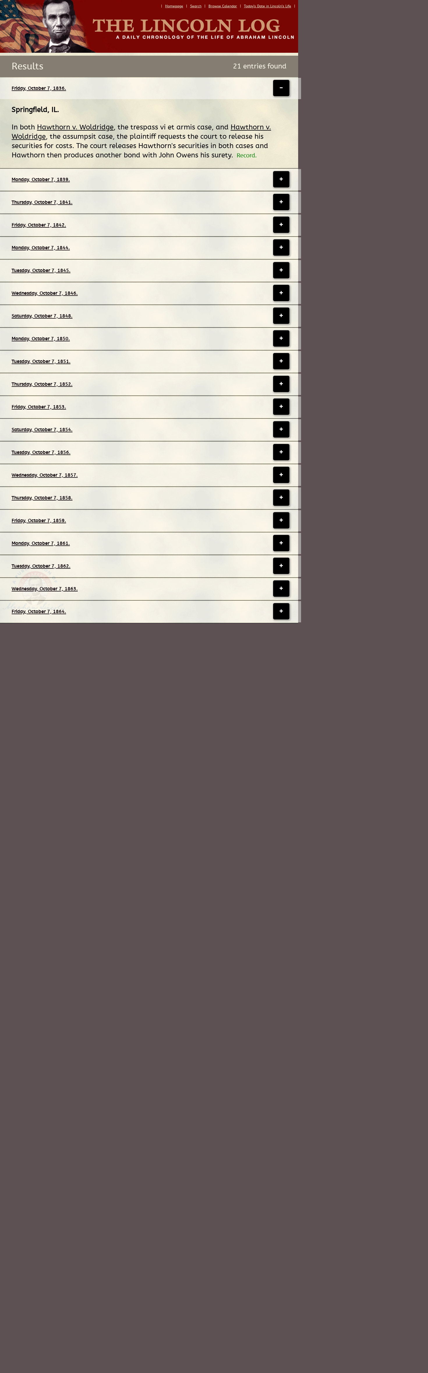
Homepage (174, 6)
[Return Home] (149, 51)
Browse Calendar (222, 6)
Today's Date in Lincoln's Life (267, 6)
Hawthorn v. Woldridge (75, 127)
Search (195, 6)
